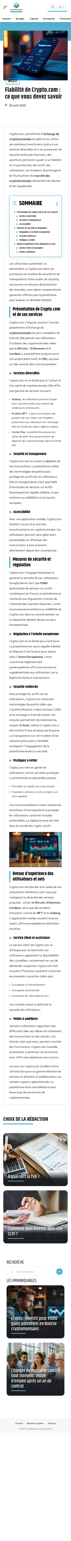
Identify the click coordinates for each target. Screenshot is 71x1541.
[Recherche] (53, 7)
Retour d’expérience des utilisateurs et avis (36, 244)
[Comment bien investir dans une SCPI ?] (35, 1219)
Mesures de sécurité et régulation (32, 228)
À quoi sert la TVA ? (23, 1176)
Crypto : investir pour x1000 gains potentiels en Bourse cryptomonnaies (34, 1324)
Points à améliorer (27, 252)
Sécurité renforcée (27, 236)
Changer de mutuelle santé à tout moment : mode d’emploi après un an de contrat (35, 1378)
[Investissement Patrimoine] (16, 7)
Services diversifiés (27, 216)
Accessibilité (25, 224)
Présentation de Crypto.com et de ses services (37, 212)
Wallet (12, 81)
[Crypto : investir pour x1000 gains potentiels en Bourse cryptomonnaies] (35, 1311)
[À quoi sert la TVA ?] (35, 1162)
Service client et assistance (31, 248)
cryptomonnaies (20, 333)
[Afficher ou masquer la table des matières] (50, 203)
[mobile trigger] (6, 7)
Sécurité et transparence (30, 220)
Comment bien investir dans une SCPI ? (35, 1231)
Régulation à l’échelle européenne (34, 232)
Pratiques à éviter (27, 240)
